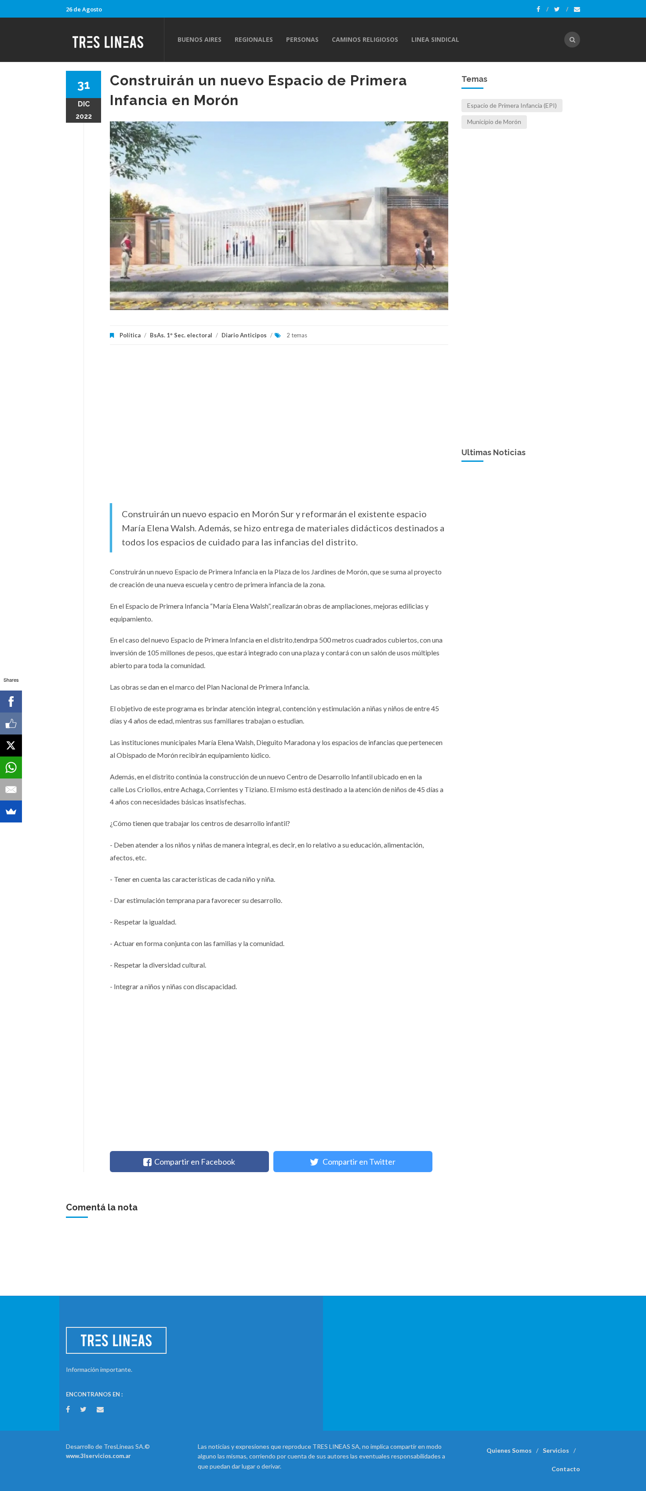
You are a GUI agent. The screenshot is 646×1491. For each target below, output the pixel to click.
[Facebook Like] (11, 724)
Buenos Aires (199, 39)
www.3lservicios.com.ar (98, 1455)
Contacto (566, 1469)
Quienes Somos (509, 1450)
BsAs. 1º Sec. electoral (181, 335)
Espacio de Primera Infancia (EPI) (512, 105)
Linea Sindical (435, 39)
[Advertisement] (279, 428)
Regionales (254, 39)
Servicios (556, 1450)
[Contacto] (577, 9)
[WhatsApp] (11, 767)
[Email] (11, 789)
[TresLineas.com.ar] (114, 40)
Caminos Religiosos (365, 39)
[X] (11, 745)
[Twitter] (561, 9)
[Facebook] (542, 9)
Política (130, 335)
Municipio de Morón (494, 121)
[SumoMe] (11, 811)
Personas (302, 39)
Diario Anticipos (244, 335)
